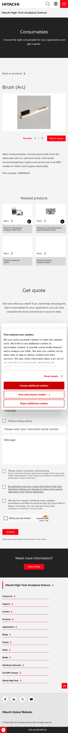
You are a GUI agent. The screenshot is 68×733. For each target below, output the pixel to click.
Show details (51, 376)
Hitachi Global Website (17, 712)
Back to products (12, 73)
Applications (8, 627)
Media (5, 657)
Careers (5, 611)
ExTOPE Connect (10, 673)
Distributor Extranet (11, 665)
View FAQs (34, 566)
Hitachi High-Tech (10, 680)
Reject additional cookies (34, 403)
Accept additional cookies (34, 385)
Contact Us (7, 596)
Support (6, 604)
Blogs (5, 634)
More (6, 221)
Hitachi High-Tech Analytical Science (24, 12)
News (5, 650)
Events (5, 642)
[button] (56, 4)
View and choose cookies (32, 394)
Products (6, 619)
